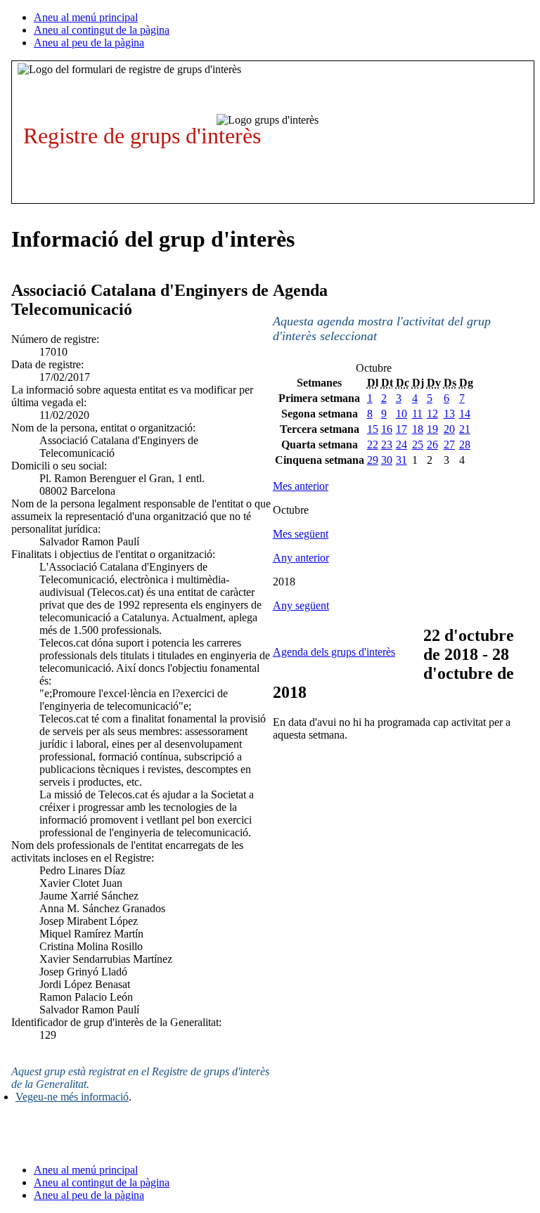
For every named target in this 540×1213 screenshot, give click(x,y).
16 (386, 429)
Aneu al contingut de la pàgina (101, 30)
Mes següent (300, 534)
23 (386, 444)
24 (401, 444)
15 (372, 429)
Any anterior (301, 558)
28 (464, 444)
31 (401, 460)
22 (372, 444)
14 (464, 414)
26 (432, 444)
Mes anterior (300, 486)
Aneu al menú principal (86, 17)
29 (372, 460)
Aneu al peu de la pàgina (89, 42)
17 (401, 429)
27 (449, 444)
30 (386, 460)
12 (432, 414)
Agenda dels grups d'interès (334, 652)
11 (417, 414)
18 (417, 429)
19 (432, 429)
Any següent (301, 605)
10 (401, 414)
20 (449, 429)
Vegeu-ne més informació (72, 1097)
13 (449, 414)
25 (417, 444)
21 (464, 429)
